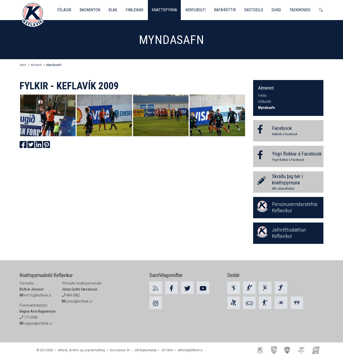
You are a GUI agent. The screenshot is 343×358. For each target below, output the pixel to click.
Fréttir (262, 96)
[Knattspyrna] (281, 287)
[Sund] (281, 303)
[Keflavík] (260, 350)
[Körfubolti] (233, 303)
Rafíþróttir (225, 10)
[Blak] (249, 287)
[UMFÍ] (315, 350)
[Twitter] (187, 287)
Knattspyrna (164, 10)
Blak (112, 10)
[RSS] (155, 287)
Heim (23, 65)
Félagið (64, 10)
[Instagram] (155, 303)
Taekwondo (299, 10)
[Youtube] (203, 287)
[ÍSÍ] (301, 350)
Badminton (90, 10)
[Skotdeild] (265, 303)
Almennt (36, 65)
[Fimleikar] (265, 287)
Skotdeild (253, 10)
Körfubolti (195, 10)
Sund (276, 10)
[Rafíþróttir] (249, 303)
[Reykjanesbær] (273, 350)
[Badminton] (233, 287)
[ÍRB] (287, 350)
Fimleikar (134, 10)
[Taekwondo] (297, 303)
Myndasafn (54, 65)
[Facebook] (171, 287)
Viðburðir (264, 102)
